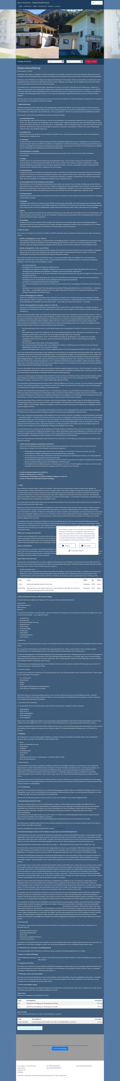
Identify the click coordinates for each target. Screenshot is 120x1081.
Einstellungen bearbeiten (77, 550)
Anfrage (51, 6)
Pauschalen (43, 6)
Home (20, 6)
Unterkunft (28, 6)
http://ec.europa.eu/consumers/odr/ (29, 959)
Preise (35, 6)
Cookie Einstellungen (60, 1048)
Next (101, 34)
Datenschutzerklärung (60, 828)
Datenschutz (28, 1075)
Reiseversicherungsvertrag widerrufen (43, 1075)
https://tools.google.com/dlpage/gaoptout (52, 906)
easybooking (63, 1075)
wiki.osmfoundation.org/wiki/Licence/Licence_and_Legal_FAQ (33, 821)
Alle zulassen (87, 545)
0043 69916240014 (54, 1066)
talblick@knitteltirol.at (86, 1066)
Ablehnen (67, 545)
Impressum (20, 1075)
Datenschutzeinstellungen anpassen (30, 1028)
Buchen (57, 6)
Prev (19, 34)
